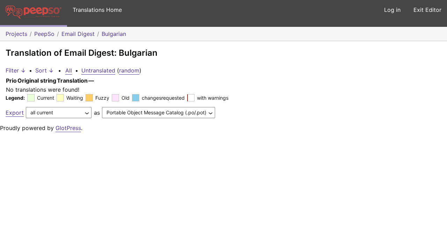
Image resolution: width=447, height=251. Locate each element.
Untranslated (98, 70)
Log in (392, 9)
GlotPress (68, 127)
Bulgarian (114, 33)
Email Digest (78, 33)
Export (15, 112)
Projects (16, 33)
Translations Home (97, 9)
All (68, 70)
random (129, 70)
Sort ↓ (44, 70)
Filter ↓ (16, 70)
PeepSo (44, 33)
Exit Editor (427, 9)
